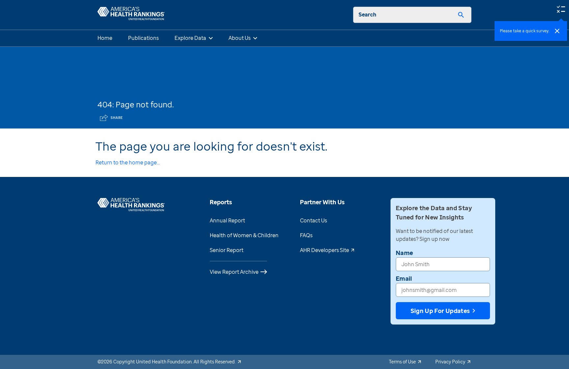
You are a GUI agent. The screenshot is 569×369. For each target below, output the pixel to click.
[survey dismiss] (557, 31)
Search (367, 14)
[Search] (461, 14)
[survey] (561, 8)
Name (404, 253)
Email (404, 278)
